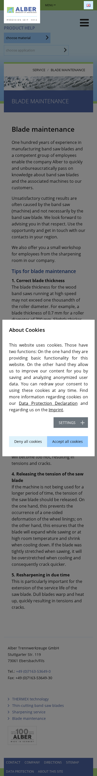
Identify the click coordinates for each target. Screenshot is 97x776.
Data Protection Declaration (48, 403)
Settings (67, 422)
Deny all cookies (28, 441)
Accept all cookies (67, 441)
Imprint (56, 410)
